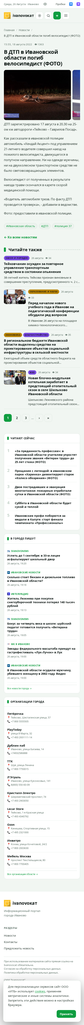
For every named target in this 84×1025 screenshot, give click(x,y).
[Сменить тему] (39, 15)
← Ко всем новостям (20, 237)
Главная (9, 30)
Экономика (13, 335)
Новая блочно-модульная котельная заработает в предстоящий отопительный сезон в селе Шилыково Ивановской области (52, 386)
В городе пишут (23, 538)
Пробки (60, 4)
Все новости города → (19, 688)
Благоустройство (36, 335)
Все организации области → (22, 874)
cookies (40, 991)
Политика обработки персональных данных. (31, 972)
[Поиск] (48, 15)
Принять (66, 1014)
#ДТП (44, 226)
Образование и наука (44, 291)
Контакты (10, 942)
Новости (24, 30)
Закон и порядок (16, 258)
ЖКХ (32, 372)
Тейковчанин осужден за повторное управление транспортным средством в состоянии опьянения (33, 268)
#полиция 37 (63, 226)
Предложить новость (19, 948)
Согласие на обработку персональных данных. (32, 968)
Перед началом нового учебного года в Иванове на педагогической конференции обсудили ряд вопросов (53, 309)
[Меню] (66, 15)
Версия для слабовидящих (45, 4)
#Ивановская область (20, 226)
